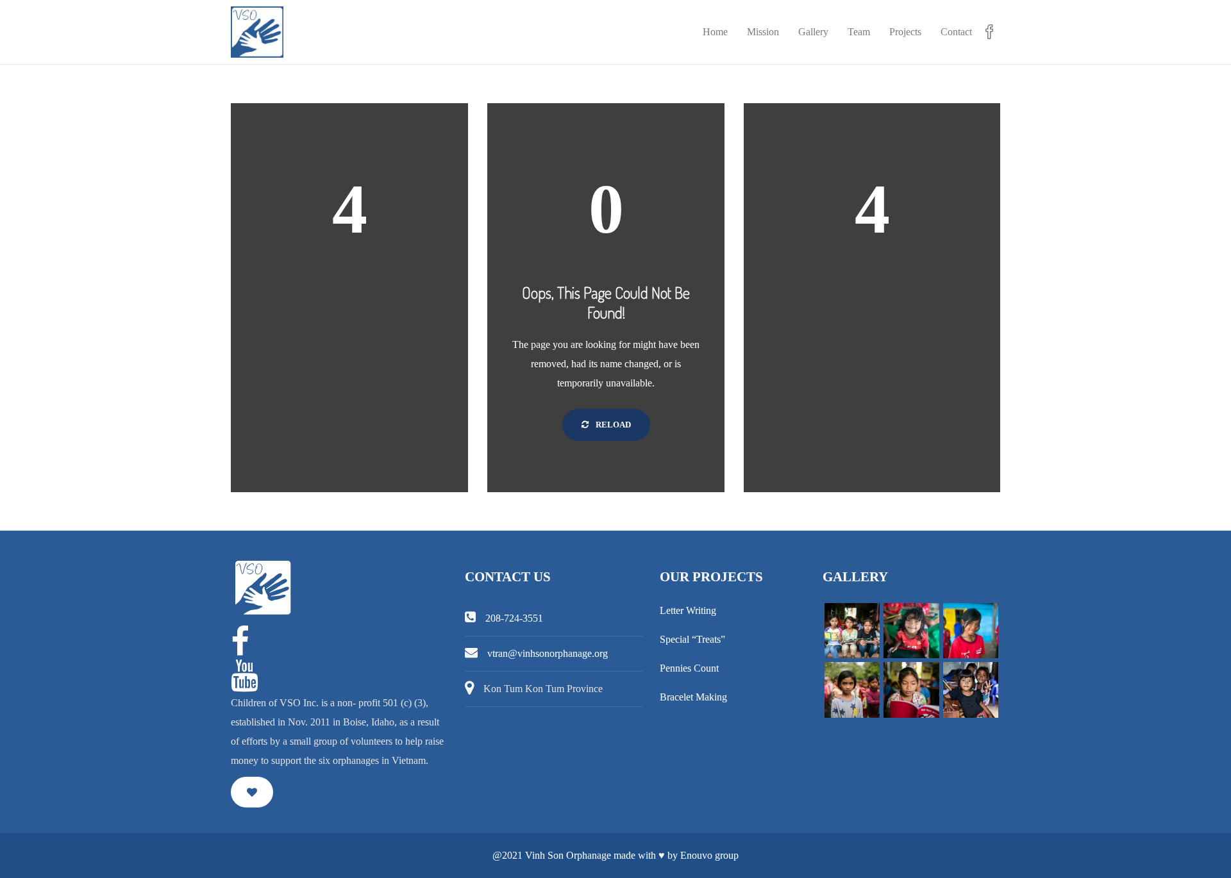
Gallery (813, 31)
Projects (905, 31)
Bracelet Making (693, 697)
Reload (612, 424)
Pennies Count (689, 668)
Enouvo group (709, 855)
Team (859, 31)
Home (715, 31)
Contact (956, 31)
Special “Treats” (692, 639)
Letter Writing (688, 610)
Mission (763, 31)
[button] (252, 792)
